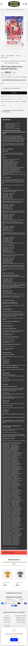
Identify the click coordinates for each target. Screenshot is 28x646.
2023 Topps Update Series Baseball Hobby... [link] (14, 9)
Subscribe (21, 599)
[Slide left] (11, 52)
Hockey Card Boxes (21, 622)
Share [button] (3, 105)
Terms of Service (7, 620)
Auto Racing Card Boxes (21, 615)
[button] (1, 4)
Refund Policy (7, 619)
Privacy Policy (7, 622)
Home (2, 9)
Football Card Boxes (20, 620)
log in (17, 63)
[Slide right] (16, 52)
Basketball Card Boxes (21, 619)
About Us (7, 615)
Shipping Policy (7, 617)
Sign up (12, 63)
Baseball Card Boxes (20, 617)
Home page (7, 625)
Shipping (2, 74)
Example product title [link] (7, 583)
